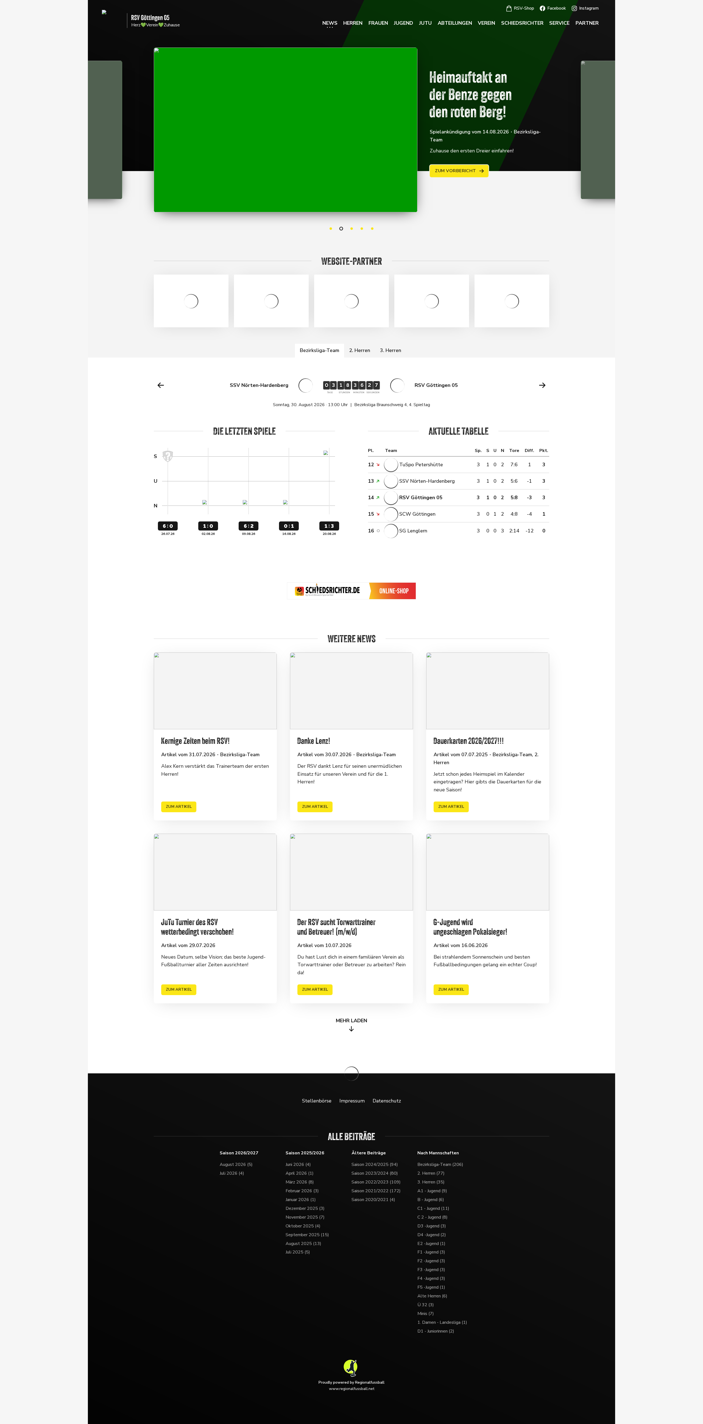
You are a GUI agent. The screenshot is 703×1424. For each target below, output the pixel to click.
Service (559, 23)
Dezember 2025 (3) (305, 1208)
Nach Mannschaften (438, 1153)
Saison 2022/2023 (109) (376, 1182)
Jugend (403, 23)
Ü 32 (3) (425, 1305)
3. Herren (390, 350)
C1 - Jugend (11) (433, 1208)
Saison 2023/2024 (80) (375, 1173)
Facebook (556, 8)
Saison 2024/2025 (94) (375, 1164)
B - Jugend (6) (430, 1200)
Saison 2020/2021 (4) (373, 1200)
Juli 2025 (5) (298, 1252)
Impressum (352, 1101)
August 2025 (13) (303, 1244)
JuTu (425, 23)
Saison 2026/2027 (239, 1153)
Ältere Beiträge (369, 1153)
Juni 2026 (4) (298, 1164)
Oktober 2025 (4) (303, 1226)
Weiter (542, 385)
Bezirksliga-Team (319, 350)
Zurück (161, 385)
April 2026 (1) (300, 1173)
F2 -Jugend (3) (431, 1261)
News (329, 23)
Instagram (589, 8)
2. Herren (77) (431, 1173)
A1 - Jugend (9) (432, 1191)
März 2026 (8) (300, 1182)
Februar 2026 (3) (302, 1191)
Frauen (378, 23)
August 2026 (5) (236, 1164)
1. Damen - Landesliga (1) (442, 1322)
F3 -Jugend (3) (431, 1270)
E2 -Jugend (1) (431, 1244)
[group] (351, 391)
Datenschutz (387, 1101)
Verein (486, 23)
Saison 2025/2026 (305, 1153)
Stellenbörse (316, 1101)
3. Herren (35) (431, 1182)
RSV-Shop (524, 8)
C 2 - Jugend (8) (432, 1217)
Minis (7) (425, 1314)
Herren (352, 23)
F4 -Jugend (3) (431, 1278)
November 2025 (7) (305, 1217)
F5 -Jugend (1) (431, 1287)
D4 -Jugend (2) (431, 1235)
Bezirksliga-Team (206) (440, 1164)
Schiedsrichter (522, 23)
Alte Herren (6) (432, 1296)
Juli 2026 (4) (232, 1173)
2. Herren (359, 350)
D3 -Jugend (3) (431, 1226)
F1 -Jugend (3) (431, 1252)
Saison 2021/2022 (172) (376, 1191)
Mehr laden (351, 1020)
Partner (587, 23)
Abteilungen (455, 23)
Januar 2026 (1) (301, 1200)
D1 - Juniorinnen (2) (435, 1331)
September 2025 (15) (307, 1235)
